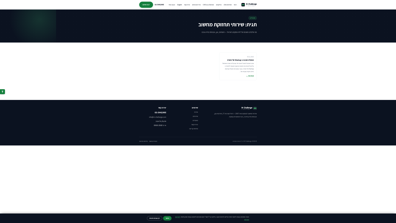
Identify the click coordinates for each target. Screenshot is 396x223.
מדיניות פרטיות (143, 141)
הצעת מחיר (172, 5)
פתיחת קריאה (193, 129)
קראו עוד (250, 76)
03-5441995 (159, 5)
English (179, 5)
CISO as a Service (208, 5)
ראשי (235, 5)
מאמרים (195, 120)
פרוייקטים (219, 5)
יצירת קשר (187, 5)
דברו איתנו (146, 5)
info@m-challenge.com (157, 117)
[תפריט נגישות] (2, 91)
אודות (196, 112)
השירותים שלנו (228, 5)
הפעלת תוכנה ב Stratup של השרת (240, 60)
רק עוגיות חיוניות (154, 218)
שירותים (195, 116)
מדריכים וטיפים (196, 5)
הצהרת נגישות (153, 141)
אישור (167, 218)
